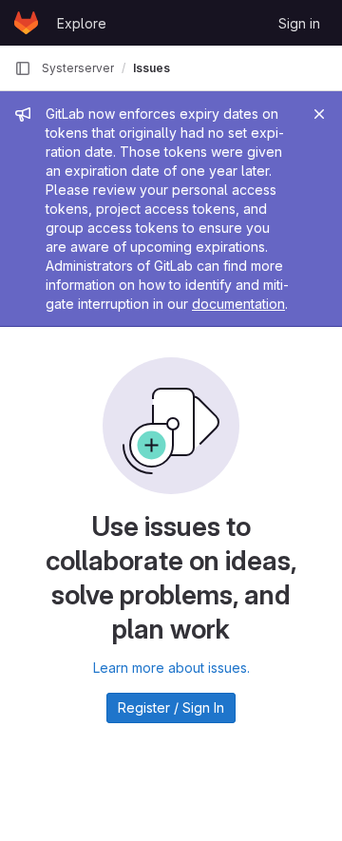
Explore (81, 23)
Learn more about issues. (171, 667)
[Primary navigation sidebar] (23, 68)
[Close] (319, 114)
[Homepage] (26, 23)
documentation (238, 304)
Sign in (299, 23)
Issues (151, 68)
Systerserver (78, 68)
